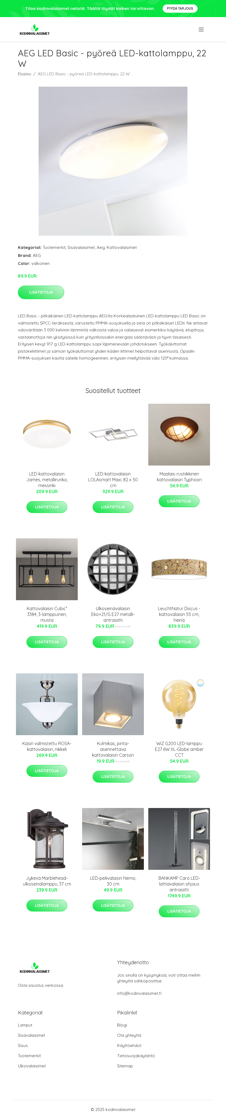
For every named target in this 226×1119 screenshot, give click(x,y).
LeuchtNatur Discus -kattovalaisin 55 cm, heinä (179, 614)
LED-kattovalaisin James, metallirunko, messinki (47, 479)
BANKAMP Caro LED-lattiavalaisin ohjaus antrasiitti (179, 883)
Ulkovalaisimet (32, 1066)
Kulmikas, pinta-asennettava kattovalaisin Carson (113, 749)
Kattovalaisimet (122, 247)
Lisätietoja (41, 292)
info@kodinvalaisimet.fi (139, 993)
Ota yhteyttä (129, 1035)
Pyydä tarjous (180, 8)
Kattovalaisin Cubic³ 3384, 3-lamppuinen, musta (47, 614)
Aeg (101, 247)
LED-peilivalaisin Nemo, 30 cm (113, 881)
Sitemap (125, 1066)
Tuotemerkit (54, 247)
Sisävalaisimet (81, 247)
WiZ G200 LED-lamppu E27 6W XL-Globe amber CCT (179, 749)
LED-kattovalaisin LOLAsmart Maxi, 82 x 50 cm (113, 479)
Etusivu (24, 73)
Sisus (23, 1045)
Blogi (122, 1025)
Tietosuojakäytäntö (136, 1055)
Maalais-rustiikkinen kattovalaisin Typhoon (179, 476)
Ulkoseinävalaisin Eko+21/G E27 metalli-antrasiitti (113, 614)
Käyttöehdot (129, 1045)
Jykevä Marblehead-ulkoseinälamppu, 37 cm (47, 881)
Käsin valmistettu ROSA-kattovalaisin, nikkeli (46, 746)
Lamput (25, 1025)
